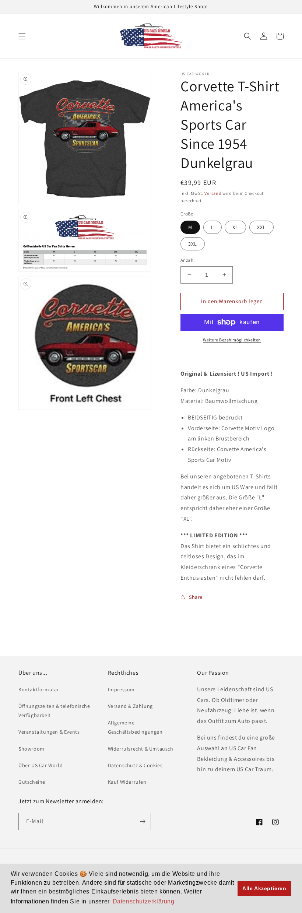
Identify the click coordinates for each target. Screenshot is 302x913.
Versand (212, 193)
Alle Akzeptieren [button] (264, 888)
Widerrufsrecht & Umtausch (140, 748)
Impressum (121, 689)
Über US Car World (40, 765)
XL (235, 227)
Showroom (31, 748)
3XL (192, 243)
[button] (22, 36)
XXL (261, 227)
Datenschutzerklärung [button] (144, 901)
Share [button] (196, 597)
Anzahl (187, 260)
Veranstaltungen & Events (49, 731)
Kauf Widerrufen (127, 782)
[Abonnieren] (142, 821)
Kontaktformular (38, 689)
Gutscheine (31, 782)
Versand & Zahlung (130, 706)
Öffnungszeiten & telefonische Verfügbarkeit (54, 711)
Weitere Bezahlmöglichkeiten (232, 340)
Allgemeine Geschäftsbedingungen (135, 727)
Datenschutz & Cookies (135, 765)
